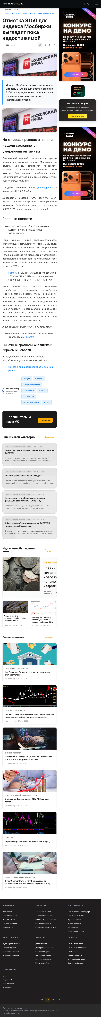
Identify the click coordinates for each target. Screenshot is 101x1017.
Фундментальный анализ (45, 920)
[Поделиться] (45, 45)
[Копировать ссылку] (55, 45)
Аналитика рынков (43, 912)
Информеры (73, 927)
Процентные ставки (76, 916)
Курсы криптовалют (11, 944)
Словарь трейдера (43, 959)
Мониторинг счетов (76, 931)
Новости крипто (9, 948)
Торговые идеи (9, 920)
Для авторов (8, 984)
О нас (5, 976)
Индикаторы (8, 927)
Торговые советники (76, 959)
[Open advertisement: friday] (77, 44)
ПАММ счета (73, 952)
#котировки (29, 390)
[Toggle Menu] (96, 3)
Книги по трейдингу (43, 963)
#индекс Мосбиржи (32, 384)
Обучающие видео (43, 955)
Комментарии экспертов (45, 927)
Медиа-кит (7, 980)
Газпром (12, 272)
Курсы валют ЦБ (75, 920)
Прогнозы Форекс (10, 916)
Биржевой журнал (42, 952)
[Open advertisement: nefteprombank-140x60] (78, 91)
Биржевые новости (43, 923)
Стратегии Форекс (10, 923)
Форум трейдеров (75, 963)
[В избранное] (50, 45)
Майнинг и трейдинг (11, 955)
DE (53, 1000)
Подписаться (45, 420)
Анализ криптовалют (11, 952)
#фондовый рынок (31, 402)
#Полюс (42, 390)
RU (48, 1000)
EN (42, 1000)
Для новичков (41, 944)
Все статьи (49, 437)
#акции (27, 379)
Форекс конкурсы (75, 955)
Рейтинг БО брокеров (77, 948)
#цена (47, 402)
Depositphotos (52, 1010)
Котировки (7, 912)
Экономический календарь (79, 912)
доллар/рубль (45, 187)
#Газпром (39, 379)
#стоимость (29, 396)
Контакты (7, 987)
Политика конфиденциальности (15, 1008)
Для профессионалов (44, 948)
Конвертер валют (75, 923)
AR (59, 1000)
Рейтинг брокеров (75, 944)
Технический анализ (43, 916)
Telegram (29, 337)
